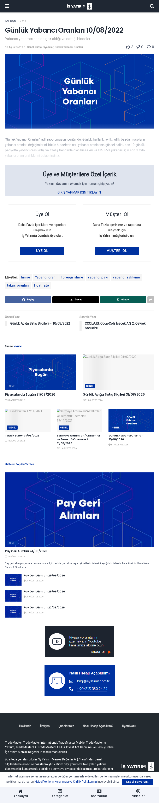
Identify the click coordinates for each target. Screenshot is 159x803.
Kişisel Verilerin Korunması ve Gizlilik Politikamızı (66, 781)
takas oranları (18, 285)
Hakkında (25, 726)
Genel (23, 21)
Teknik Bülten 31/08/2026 (22, 436)
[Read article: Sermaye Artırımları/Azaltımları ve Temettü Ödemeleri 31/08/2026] (79, 420)
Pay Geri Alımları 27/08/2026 (44, 607)
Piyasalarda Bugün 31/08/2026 (30, 394)
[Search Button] (152, 6)
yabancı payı (98, 277)
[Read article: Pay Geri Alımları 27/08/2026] (13, 612)
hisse (25, 277)
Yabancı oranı (46, 277)
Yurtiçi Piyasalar (44, 47)
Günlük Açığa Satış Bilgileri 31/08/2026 (114, 394)
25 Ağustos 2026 (34, 581)
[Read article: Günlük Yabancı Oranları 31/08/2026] (131, 420)
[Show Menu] (7, 6)
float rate (41, 285)
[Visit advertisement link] (79, 641)
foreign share (72, 277)
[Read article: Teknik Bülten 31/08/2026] (28, 420)
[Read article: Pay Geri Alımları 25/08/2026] (13, 580)
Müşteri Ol (116, 251)
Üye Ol (42, 251)
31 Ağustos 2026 (16, 400)
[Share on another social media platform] (150, 299)
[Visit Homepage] (79, 6)
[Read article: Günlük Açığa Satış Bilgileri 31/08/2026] (118, 372)
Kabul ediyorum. (137, 781)
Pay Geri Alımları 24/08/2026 (26, 551)
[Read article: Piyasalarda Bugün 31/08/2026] (40, 372)
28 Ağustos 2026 (34, 597)
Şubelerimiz (66, 726)
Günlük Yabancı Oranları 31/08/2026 (125, 437)
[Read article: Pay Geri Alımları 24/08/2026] (79, 509)
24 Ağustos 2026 (16, 556)
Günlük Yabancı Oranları (69, 47)
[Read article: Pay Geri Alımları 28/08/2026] (13, 596)
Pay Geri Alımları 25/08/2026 (44, 575)
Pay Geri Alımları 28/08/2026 (44, 591)
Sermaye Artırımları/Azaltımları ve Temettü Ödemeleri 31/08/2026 (79, 439)
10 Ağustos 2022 (15, 47)
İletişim (45, 726)
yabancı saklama (126, 277)
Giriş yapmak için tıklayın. (79, 192)
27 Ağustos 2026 (34, 613)
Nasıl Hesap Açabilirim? (98, 726)
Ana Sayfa (11, 21)
